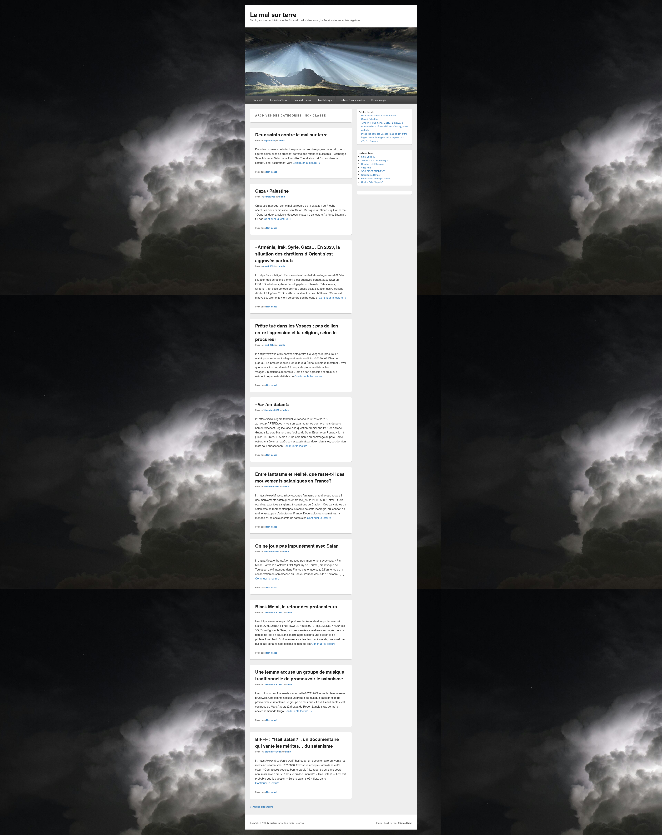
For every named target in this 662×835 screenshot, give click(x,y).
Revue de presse (303, 100)
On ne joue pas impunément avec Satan (297, 546)
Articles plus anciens (261, 806)
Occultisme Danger (370, 174)
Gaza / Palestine (272, 191)
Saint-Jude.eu (368, 156)
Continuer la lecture (306, 163)
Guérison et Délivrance (372, 164)
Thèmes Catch (405, 822)
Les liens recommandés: (352, 100)
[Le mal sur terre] (331, 95)
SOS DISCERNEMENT (373, 171)
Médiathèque (325, 100)
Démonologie (378, 100)
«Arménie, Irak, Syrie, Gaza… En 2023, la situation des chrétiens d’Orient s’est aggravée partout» (297, 254)
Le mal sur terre (273, 14)
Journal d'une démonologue (374, 160)
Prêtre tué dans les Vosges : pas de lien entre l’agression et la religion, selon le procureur (296, 332)
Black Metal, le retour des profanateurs (296, 606)
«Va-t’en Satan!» (272, 404)
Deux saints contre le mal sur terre (291, 134)
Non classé (271, 171)
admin (282, 140)
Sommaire (258, 100)
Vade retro (366, 167)
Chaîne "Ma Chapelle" (372, 182)
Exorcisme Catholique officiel (375, 178)
